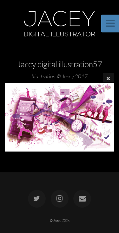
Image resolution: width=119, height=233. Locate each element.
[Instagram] (59, 199)
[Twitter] (37, 199)
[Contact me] (82, 199)
